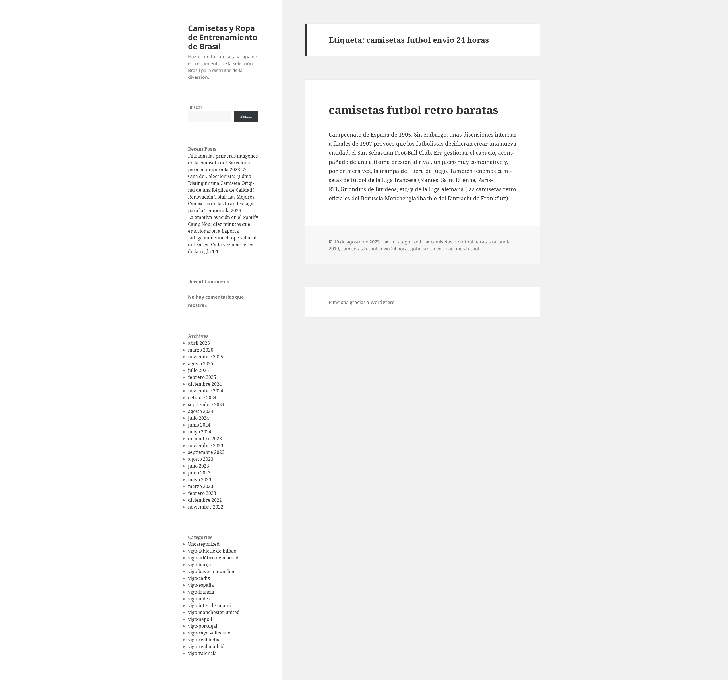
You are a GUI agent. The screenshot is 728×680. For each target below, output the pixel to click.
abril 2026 (199, 343)
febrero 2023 (202, 493)
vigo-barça (199, 564)
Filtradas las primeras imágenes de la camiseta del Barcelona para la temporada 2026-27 (223, 163)
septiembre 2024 (206, 404)
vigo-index (199, 599)
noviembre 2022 (205, 507)
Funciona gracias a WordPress (361, 302)
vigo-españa (201, 585)
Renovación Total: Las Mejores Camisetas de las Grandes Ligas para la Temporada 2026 (221, 204)
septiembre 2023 (206, 452)
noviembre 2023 (205, 445)
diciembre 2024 (205, 384)
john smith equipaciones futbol (445, 248)
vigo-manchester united (214, 612)
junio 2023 (199, 473)
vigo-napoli (200, 619)
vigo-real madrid (206, 646)
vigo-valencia (202, 653)
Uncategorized (204, 544)
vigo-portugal (202, 626)
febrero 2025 (202, 377)
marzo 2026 (200, 350)
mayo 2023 (199, 479)
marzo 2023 (200, 486)
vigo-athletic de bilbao (212, 551)
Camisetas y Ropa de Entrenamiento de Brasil (222, 37)
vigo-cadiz (199, 578)
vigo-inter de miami (209, 605)
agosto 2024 (200, 411)
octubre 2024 (202, 397)
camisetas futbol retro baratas (413, 109)
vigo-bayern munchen (212, 571)
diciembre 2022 (205, 500)
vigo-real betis (203, 639)
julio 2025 (198, 370)
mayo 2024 (199, 432)
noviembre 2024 (205, 391)
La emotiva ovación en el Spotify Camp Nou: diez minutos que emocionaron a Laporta (223, 224)
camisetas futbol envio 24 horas (375, 248)
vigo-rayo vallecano (209, 633)
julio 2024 (198, 418)
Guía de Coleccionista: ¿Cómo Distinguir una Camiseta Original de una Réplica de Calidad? (221, 183)
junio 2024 (199, 425)
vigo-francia (201, 592)
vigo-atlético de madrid (213, 558)
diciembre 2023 (205, 438)
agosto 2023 (200, 459)
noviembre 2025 (205, 357)
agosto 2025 (200, 363)
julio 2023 (198, 466)
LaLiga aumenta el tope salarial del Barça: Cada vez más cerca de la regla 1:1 (222, 245)
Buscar (195, 107)
